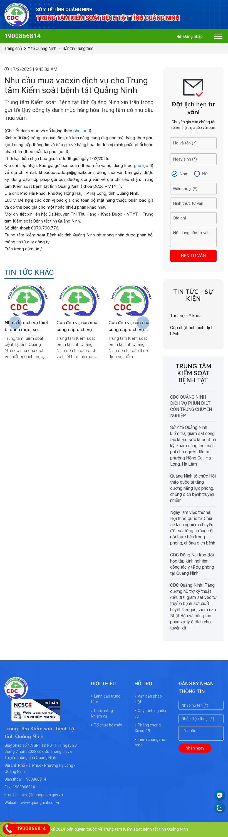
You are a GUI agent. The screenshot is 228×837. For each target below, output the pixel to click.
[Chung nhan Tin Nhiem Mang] (32, 718)
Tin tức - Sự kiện (193, 295)
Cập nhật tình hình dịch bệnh (192, 330)
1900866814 (22, 36)
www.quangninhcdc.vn (40, 802)
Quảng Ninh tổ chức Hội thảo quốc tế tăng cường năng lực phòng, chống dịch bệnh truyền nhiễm (193, 488)
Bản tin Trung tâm (77, 48)
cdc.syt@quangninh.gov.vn (39, 795)
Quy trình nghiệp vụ (150, 713)
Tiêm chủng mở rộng (150, 742)
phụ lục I (81, 130)
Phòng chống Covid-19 (148, 728)
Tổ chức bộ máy (108, 725)
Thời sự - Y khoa (186, 315)
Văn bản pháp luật (148, 699)
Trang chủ (13, 48)
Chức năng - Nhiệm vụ (103, 713)
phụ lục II (143, 165)
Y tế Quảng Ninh (42, 48)
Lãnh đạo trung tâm (105, 699)
